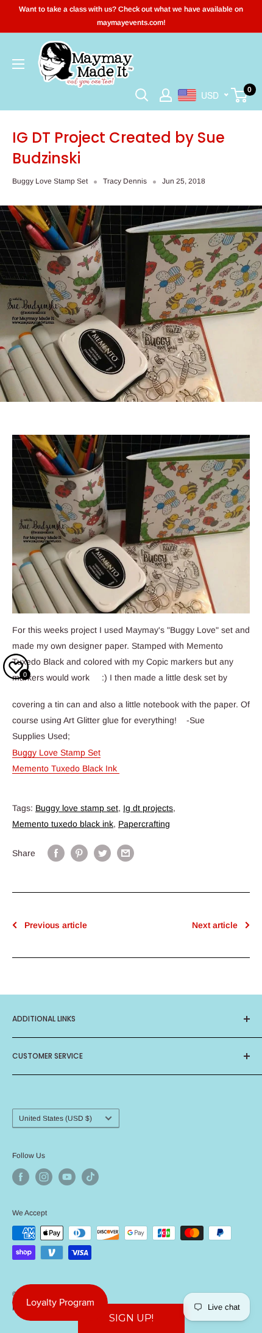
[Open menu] (18, 64)
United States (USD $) (55, 1118)
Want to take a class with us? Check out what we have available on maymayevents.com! (131, 16)
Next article (215, 925)
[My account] (166, 95)
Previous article (55, 925)
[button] (131, 1318)
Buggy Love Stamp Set (50, 181)
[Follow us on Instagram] (43, 1176)
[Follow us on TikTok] (90, 1176)
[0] (239, 95)
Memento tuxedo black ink (62, 824)
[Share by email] (125, 852)
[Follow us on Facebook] (20, 1176)
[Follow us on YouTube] (67, 1176)
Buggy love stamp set (76, 808)
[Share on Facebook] (56, 852)
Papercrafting (144, 824)
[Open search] (142, 95)
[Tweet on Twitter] (102, 852)
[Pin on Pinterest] (79, 852)
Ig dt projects (148, 808)
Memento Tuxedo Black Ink (65, 768)
